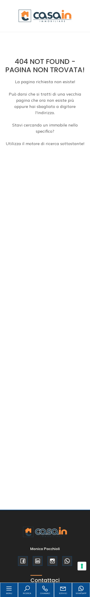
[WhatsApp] (67, 561)
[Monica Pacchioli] (45, 15)
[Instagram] (52, 561)
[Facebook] (23, 561)
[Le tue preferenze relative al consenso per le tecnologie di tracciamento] (82, 566)
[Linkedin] (37, 561)
